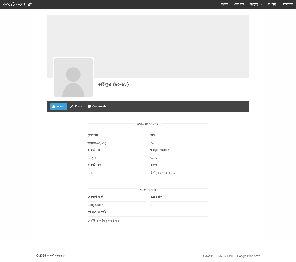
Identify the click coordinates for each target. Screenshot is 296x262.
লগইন (272, 4)
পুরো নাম (93, 135)
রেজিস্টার (287, 4)
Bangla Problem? (248, 256)
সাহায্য (254, 4)
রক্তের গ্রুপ (156, 197)
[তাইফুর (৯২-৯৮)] (73, 77)
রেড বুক (239, 4)
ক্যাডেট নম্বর (94, 165)
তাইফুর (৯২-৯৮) (113, 84)
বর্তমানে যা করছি (97, 212)
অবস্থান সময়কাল (159, 150)
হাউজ (224, 4)
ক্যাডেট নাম (94, 150)
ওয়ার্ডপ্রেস (208, 256)
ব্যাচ (152, 135)
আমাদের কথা (225, 256)
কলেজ (153, 165)
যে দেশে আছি (95, 197)
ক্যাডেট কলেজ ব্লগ (18, 4)
